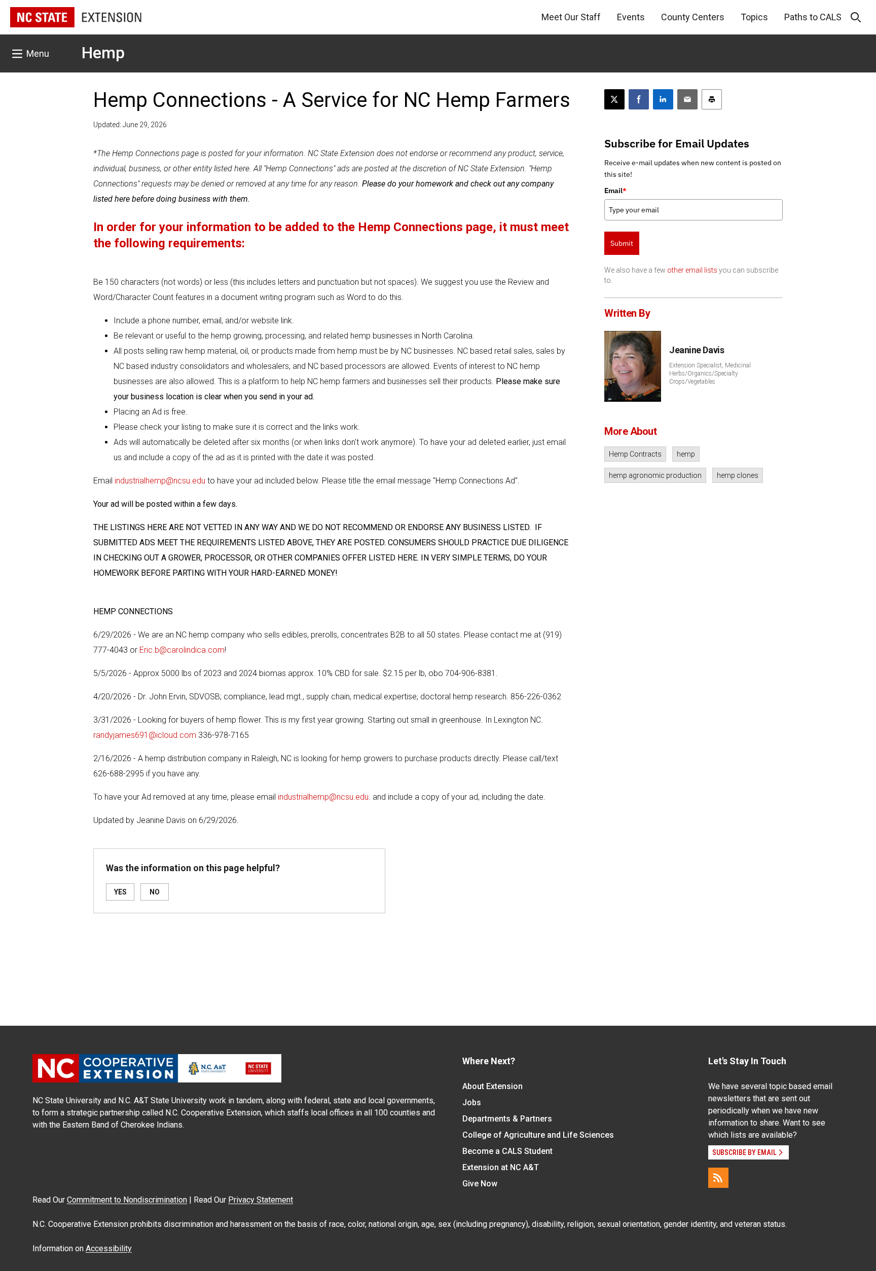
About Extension (492, 1086)
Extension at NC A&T (500, 1167)
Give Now (479, 1183)
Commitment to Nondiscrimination (127, 1200)
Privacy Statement (260, 1200)
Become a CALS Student (507, 1151)
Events (631, 17)
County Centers (692, 17)
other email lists (692, 270)
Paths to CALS (813, 17)
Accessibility (109, 1248)
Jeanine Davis (696, 350)
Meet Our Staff (571, 17)
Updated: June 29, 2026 (130, 125)
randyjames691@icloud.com (144, 735)
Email (615, 190)
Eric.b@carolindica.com (182, 650)
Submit (621, 243)
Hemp (103, 52)
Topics (754, 17)
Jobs (471, 1102)
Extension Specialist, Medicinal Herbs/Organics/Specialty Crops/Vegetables (710, 373)
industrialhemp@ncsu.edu (160, 480)
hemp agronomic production (655, 475)
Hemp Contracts (635, 454)
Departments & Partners (507, 1119)
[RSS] (718, 1178)
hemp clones (737, 475)
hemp (686, 454)
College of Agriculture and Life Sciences (538, 1135)
